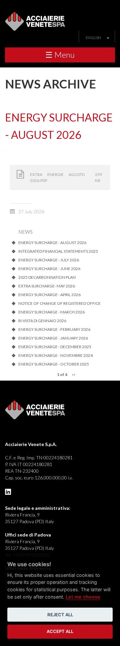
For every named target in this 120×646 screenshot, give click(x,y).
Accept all (60, 631)
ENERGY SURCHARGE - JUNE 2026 (49, 268)
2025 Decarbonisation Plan (47, 277)
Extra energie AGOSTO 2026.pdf (57, 177)
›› (73, 374)
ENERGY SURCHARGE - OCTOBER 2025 (53, 364)
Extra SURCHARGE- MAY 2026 (46, 286)
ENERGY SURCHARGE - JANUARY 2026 (53, 338)
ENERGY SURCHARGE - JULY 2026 (48, 260)
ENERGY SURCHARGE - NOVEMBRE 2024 (55, 355)
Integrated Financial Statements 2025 (58, 251)
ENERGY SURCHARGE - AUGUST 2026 (52, 242)
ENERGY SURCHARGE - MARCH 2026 (51, 312)
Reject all (60, 614)
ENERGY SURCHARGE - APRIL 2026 (49, 294)
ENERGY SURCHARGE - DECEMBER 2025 (54, 347)
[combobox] (97, 37)
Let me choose (83, 597)
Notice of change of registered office (59, 303)
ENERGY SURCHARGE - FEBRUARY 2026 (54, 329)
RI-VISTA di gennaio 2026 (42, 320)
